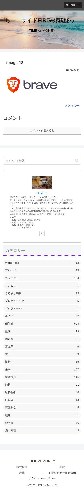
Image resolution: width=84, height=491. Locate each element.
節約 (62, 467)
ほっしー (42, 192)
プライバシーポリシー (42, 478)
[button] (76, 160)
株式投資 (21, 467)
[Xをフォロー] (42, 233)
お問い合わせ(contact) (62, 472)
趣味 (22, 472)
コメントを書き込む (42, 130)
